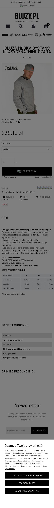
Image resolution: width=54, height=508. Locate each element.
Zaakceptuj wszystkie (27, 491)
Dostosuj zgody (27, 483)
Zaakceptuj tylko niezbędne (27, 475)
